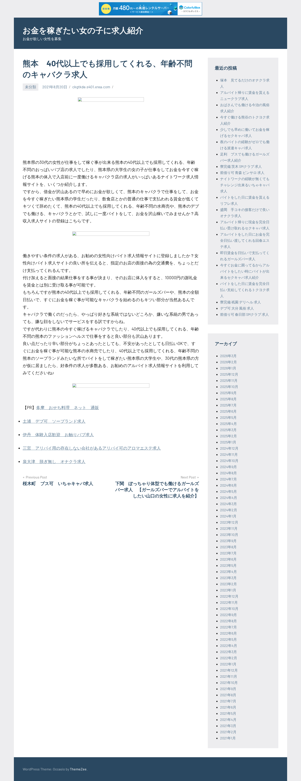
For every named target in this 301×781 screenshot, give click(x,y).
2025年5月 (228, 417)
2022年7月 (228, 627)
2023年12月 (229, 522)
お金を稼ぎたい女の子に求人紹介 (83, 30)
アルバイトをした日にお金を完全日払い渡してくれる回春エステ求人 (244, 240)
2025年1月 (228, 442)
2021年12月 (229, 670)
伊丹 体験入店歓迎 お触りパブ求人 (58, 434)
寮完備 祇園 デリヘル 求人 (240, 302)
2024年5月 (228, 491)
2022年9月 (228, 615)
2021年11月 (228, 676)
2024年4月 (228, 497)
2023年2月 (228, 584)
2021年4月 (228, 719)
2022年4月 (228, 645)
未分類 (30, 87)
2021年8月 (228, 695)
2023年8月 (228, 547)
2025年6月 (228, 411)
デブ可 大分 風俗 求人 (237, 308)
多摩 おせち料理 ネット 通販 (67, 407)
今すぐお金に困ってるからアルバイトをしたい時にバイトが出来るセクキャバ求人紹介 (244, 271)
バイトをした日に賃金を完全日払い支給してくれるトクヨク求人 (244, 289)
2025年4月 (228, 423)
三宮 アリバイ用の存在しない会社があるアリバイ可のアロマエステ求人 (92, 448)
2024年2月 (228, 510)
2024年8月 (228, 473)
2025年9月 (228, 393)
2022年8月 (228, 621)
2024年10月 (229, 460)
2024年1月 (228, 516)
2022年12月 (229, 596)
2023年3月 (228, 578)
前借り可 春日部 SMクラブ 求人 (244, 314)
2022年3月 (228, 652)
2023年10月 (229, 534)
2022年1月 (228, 664)
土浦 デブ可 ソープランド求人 (54, 421)
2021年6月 (228, 707)
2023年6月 (228, 559)
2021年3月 (228, 726)
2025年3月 (228, 430)
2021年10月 (229, 682)
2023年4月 (228, 571)
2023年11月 (229, 528)
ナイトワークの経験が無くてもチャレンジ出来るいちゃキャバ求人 (244, 185)
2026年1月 (228, 368)
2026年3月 (228, 356)
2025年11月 (229, 380)
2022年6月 (228, 633)
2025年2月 (228, 436)
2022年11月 (229, 602)
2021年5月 (228, 713)
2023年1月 (228, 590)
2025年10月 (229, 386)
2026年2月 (228, 362)
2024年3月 (228, 504)
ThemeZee (78, 769)
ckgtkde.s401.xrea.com (91, 87)
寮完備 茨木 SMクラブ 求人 (241, 166)
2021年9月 (228, 689)
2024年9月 (228, 467)
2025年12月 (229, 374)
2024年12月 (229, 448)
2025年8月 (228, 399)
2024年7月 (228, 479)
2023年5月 (228, 565)
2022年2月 (228, 658)
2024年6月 (228, 485)
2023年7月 (228, 553)
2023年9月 (228, 541)
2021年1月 (228, 738)
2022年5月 (228, 639)
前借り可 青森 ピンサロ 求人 (242, 172)
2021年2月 (228, 732)
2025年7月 (228, 405)
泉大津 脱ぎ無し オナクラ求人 (54, 461)
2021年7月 (228, 701)
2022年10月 (229, 608)
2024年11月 (229, 454)
